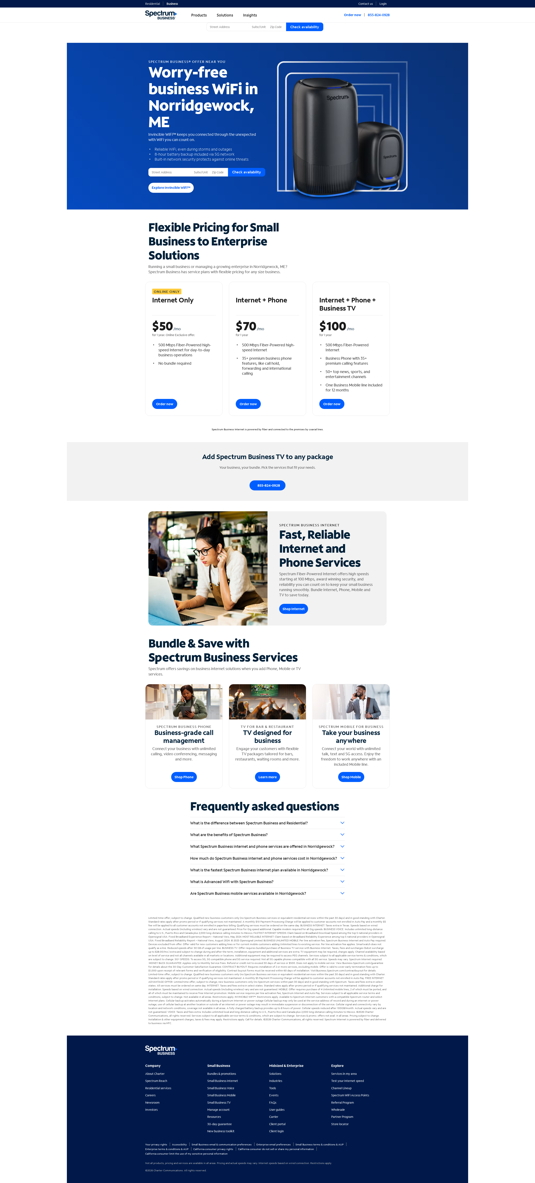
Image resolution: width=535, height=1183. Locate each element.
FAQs (272, 1102)
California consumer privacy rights (213, 1149)
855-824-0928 (379, 15)
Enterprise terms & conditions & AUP (167, 1149)
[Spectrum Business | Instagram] (386, 1048)
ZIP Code (275, 22)
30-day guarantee (219, 1124)
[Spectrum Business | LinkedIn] (377, 1048)
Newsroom (152, 1102)
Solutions (275, 1074)
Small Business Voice (220, 1088)
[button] (385, 3)
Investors (151, 1110)
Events (273, 1095)
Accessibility (179, 1144)
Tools (272, 1088)
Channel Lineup (341, 1088)
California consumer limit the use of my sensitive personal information (186, 1153)
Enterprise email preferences (273, 1144)
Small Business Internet (222, 1081)
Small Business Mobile (221, 1095)
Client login (276, 1131)
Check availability (304, 26)
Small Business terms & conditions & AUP (320, 1144)
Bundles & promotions (221, 1074)
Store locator (340, 1124)
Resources (214, 1117)
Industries (275, 1081)
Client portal (277, 1124)
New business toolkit (220, 1131)
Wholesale (338, 1110)
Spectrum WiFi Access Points (350, 1095)
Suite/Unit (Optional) (264, 22)
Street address (159, 168)
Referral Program (342, 1102)
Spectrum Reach (156, 1081)
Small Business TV (219, 1102)
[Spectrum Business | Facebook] (368, 1048)
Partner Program (342, 1117)
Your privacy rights (156, 1144)
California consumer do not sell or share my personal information (276, 1149)
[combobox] (228, 27)
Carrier (273, 1117)
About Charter (154, 1074)
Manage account (218, 1110)
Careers (150, 1095)
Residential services (158, 1088)
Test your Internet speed (347, 1081)
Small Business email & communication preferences (222, 1144)
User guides (276, 1110)
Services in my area (344, 1074)
